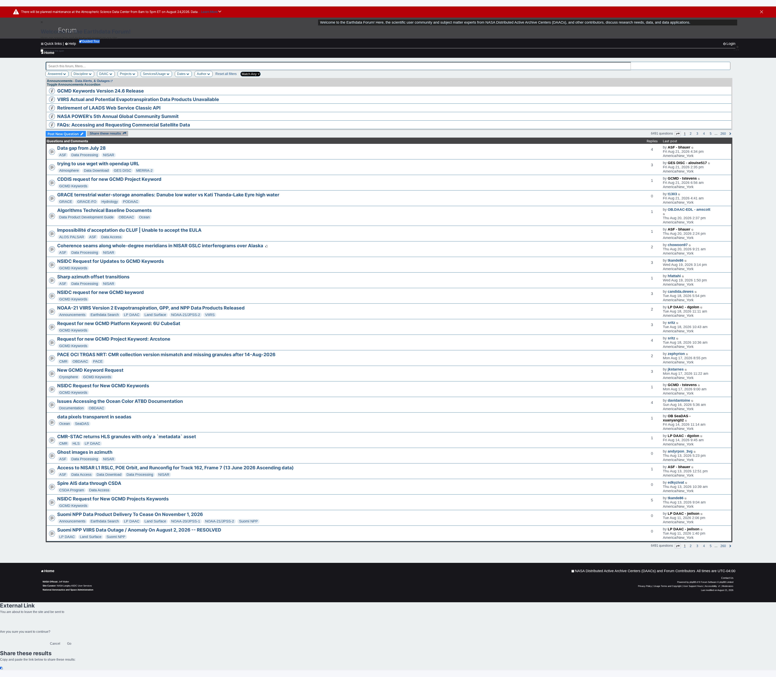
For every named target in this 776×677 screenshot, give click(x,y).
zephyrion (676, 354)
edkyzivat (676, 482)
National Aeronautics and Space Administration (68, 590)
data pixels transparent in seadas (94, 417)
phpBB (693, 582)
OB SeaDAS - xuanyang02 (677, 418)
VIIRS (210, 315)
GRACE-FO (86, 202)
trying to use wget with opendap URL (98, 163)
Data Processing (84, 155)
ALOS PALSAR (71, 237)
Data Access (111, 237)
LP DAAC (131, 315)
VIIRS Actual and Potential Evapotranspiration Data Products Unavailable (138, 99)
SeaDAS (82, 424)
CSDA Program (71, 490)
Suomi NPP (248, 521)
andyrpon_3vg (680, 451)
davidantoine (679, 400)
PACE (98, 361)
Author (202, 74)
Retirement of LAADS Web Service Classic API (108, 108)
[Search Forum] (727, 64)
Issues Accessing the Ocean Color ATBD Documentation (120, 401)
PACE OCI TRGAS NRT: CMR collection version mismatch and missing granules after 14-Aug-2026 (166, 354)
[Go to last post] (692, 147)
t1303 (672, 194)
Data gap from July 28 (81, 148)
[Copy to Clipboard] (1, 668)
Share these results (105, 133)
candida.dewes (681, 292)
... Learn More (208, 12)
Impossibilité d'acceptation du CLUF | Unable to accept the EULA (129, 230)
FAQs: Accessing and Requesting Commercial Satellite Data (123, 125)
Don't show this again (54, 51)
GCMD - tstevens (682, 178)
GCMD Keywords (73, 186)
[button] (678, 133)
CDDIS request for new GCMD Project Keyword (109, 179)
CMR (63, 361)
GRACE (65, 202)
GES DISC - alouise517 (687, 163)
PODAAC (130, 202)
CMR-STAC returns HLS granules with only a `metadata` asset (126, 436)
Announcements (72, 315)
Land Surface (155, 315)
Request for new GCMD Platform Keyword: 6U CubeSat (118, 323)
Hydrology (109, 202)
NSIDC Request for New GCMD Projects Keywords (113, 499)
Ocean (144, 217)
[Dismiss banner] (761, 12)
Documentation (71, 408)
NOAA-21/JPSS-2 (185, 315)
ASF (62, 155)
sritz (671, 323)
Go (69, 643)
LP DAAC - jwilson (683, 514)
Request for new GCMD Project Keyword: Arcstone (113, 339)
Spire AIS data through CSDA (89, 483)
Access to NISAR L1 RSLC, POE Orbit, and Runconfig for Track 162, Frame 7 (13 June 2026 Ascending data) (175, 468)
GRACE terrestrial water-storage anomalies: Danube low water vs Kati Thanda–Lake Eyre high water (168, 195)
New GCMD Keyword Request (90, 370)
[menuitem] (633, 571)
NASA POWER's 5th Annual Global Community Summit (118, 116)
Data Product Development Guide (86, 217)
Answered (55, 74)
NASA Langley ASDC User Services (74, 585)
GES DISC (122, 170)
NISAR (108, 155)
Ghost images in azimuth (84, 452)
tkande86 (675, 260)
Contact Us (727, 578)
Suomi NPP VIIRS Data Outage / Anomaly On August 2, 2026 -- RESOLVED (139, 530)
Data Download (96, 170)
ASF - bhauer (679, 147)
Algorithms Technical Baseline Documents (104, 210)
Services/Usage (155, 74)
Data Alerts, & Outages (92, 81)
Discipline (81, 74)
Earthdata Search (105, 315)
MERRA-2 (144, 170)
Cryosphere (68, 377)
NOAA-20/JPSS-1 (185, 521)
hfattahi (674, 276)
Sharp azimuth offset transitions (93, 277)
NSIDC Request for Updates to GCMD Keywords (110, 261)
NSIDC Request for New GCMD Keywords (103, 386)
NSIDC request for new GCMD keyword (100, 292)
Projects (126, 74)
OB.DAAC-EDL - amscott (689, 209)
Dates (181, 74)
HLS (76, 443)
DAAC (104, 74)
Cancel (55, 643)
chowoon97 (678, 245)
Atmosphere (69, 170)
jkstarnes (676, 369)
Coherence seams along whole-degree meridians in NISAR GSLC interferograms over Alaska (160, 245)
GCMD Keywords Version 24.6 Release (100, 91)
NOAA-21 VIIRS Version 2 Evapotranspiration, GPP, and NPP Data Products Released (151, 308)
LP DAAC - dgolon (683, 307)
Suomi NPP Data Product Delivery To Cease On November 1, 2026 (130, 514)
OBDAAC (126, 217)
